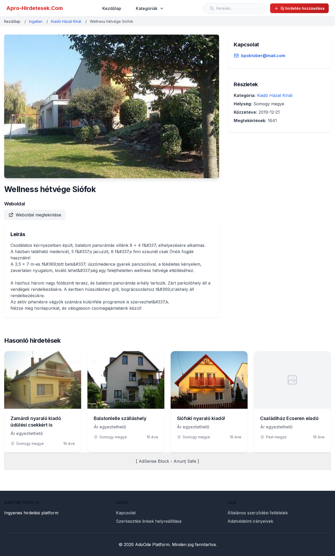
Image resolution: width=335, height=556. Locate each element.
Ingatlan (35, 21)
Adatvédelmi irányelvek (250, 521)
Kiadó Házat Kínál (66, 21)
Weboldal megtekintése (38, 214)
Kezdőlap (111, 8)
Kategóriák (147, 8)
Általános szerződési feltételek (257, 512)
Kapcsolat (126, 512)
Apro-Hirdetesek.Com (34, 8)
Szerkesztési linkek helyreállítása (148, 521)
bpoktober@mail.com (263, 55)
